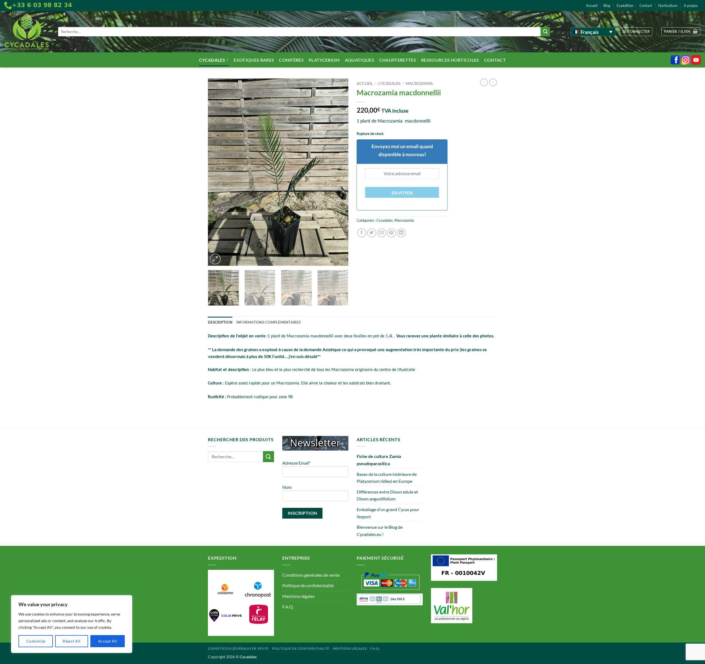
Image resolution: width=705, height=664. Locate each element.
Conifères (291, 60)
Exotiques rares (254, 60)
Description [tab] (220, 322)
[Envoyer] (545, 31)
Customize (35, 641)
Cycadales (212, 60)
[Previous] (218, 172)
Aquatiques (359, 60)
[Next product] (484, 82)
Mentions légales (298, 596)
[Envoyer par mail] (381, 232)
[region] (71, 624)
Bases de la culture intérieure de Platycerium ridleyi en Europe (387, 477)
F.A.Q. (288, 606)
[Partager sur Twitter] (371, 232)
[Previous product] (493, 82)
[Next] (339, 172)
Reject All (71, 641)
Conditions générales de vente (311, 575)
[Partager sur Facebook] (361, 232)
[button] (636, 31)
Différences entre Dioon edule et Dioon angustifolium (387, 495)
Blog (606, 5)
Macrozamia (419, 83)
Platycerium (324, 60)
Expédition (625, 5)
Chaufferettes (397, 60)
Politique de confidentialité (307, 585)
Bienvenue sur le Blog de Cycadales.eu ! (380, 530)
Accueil (591, 5)
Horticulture (667, 5)
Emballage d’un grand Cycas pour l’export (388, 513)
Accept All (107, 641)
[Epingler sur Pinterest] (391, 232)
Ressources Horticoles (450, 60)
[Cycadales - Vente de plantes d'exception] (27, 32)
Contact (645, 5)
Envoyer (402, 192)
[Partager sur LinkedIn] (401, 232)
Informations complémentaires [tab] (268, 322)
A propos (691, 5)
